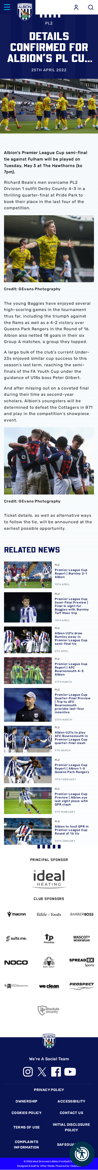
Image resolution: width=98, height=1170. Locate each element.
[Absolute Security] (49, 1010)
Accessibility (71, 1101)
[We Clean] (49, 986)
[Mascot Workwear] (81, 939)
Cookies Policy (26, 1113)
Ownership (26, 1101)
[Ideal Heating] (49, 879)
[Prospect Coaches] (81, 986)
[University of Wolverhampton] (16, 986)
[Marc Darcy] (49, 962)
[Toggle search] (90, 7)
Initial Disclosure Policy (71, 1127)
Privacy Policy (49, 1090)
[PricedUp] (49, 939)
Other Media (47, 1166)
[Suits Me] (16, 939)
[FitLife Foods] (49, 914)
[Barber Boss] (81, 914)
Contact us (71, 1113)
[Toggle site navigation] (7, 7)
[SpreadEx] (81, 962)
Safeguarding (71, 1144)
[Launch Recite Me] (81, 1154)
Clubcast (75, 1166)
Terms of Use (26, 1127)
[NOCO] (16, 962)
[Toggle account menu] (76, 7)
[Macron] (16, 914)
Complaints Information (26, 1145)
